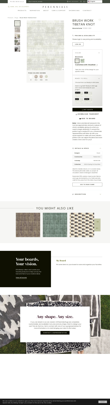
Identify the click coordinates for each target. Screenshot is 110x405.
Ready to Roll (81, 78)
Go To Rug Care (87, 184)
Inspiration (35, 10)
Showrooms (74, 10)
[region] (55, 225)
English (92, 1)
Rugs (16, 17)
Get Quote (88, 109)
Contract (87, 10)
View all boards (21, 277)
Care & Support (59, 10)
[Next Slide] (97, 222)
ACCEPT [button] (103, 402)
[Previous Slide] (97, 228)
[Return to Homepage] (55, 7)
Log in (78, 44)
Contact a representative (55, 333)
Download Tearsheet (88, 114)
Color (78, 53)
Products (22, 10)
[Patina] (82, 61)
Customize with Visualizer (85, 65)
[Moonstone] (77, 61)
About (46, 10)
